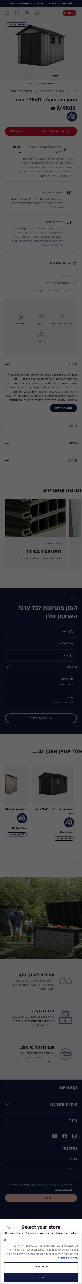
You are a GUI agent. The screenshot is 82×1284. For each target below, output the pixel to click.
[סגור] (5, 1239)
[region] (41, 1259)
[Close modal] (8, 1227)
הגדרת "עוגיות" (41, 1266)
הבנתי (41, 1277)
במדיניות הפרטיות (68, 1258)
